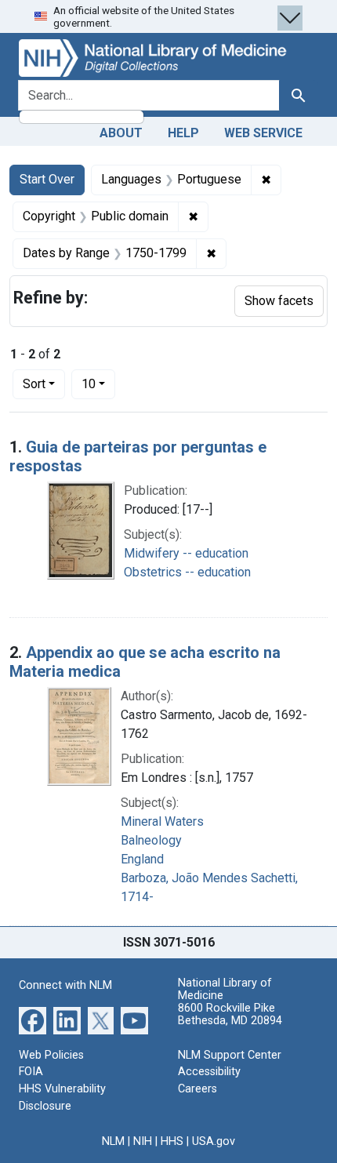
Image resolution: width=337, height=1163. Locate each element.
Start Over (47, 179)
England (142, 859)
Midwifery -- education (186, 553)
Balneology (151, 840)
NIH (142, 1141)
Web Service (263, 132)
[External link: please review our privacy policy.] (32, 1019)
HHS (172, 1141)
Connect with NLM (65, 985)
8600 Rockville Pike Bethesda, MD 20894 (230, 1014)
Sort (34, 383)
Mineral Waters (162, 821)
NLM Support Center (229, 1055)
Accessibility (209, 1071)
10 (98, 383)
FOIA (31, 1071)
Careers (197, 1089)
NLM (113, 1141)
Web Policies (51, 1055)
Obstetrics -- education (187, 572)
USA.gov (213, 1141)
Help (183, 132)
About (121, 132)
